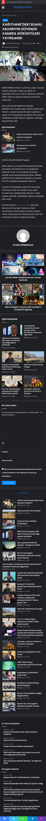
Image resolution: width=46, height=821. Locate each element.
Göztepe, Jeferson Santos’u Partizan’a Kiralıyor (32, 391)
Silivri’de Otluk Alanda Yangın (33, 366)
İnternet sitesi (7, 460)
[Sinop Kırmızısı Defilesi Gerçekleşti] (8, 148)
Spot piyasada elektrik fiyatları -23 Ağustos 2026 (28, 543)
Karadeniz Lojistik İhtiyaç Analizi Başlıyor (28, 684)
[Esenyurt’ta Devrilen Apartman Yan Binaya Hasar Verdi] (12, 356)
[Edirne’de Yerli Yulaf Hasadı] (8, 514)
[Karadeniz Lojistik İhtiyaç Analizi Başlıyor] (8, 686)
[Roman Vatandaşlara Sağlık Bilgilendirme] (8, 696)
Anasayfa (7, 15)
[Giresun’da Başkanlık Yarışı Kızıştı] (8, 655)
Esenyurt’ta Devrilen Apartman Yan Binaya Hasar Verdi (11, 367)
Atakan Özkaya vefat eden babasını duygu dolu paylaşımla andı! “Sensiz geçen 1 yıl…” (28, 599)
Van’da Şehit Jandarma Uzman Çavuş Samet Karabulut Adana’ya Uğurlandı (32, 330)
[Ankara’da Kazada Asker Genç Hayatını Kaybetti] (8, 137)
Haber (14, 15)
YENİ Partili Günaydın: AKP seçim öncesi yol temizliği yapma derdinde (11, 341)
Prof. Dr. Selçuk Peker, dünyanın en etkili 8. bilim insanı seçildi (11, 391)
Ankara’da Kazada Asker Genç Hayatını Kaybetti (30, 501)
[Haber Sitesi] (23, 7)
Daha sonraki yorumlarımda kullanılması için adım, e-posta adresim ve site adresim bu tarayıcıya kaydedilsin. (22, 472)
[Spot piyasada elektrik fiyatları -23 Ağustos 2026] (8, 545)
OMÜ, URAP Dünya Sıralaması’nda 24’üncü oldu (29, 663)
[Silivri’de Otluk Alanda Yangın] (34, 356)
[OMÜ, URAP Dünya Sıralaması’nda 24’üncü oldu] (8, 665)
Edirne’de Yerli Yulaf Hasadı (28, 511)
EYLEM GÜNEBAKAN (12, 43)
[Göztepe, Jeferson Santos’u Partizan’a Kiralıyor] (34, 381)
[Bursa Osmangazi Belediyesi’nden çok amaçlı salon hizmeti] (8, 556)
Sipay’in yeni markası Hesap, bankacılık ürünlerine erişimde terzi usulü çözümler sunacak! (30, 632)
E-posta (5, 452)
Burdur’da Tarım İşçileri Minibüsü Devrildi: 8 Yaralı (28, 704)
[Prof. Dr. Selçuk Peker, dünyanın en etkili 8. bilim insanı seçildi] (12, 381)
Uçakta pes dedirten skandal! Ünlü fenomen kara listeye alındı (30, 575)
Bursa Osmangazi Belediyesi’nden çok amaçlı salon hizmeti (29, 555)
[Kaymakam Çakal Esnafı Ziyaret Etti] (8, 675)
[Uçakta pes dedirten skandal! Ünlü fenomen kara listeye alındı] (8, 576)
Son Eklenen (23, 493)
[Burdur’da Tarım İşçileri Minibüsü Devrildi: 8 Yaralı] (8, 706)
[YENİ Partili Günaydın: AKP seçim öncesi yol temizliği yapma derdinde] (12, 330)
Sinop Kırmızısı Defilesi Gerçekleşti (18, 2)
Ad (3, 443)
